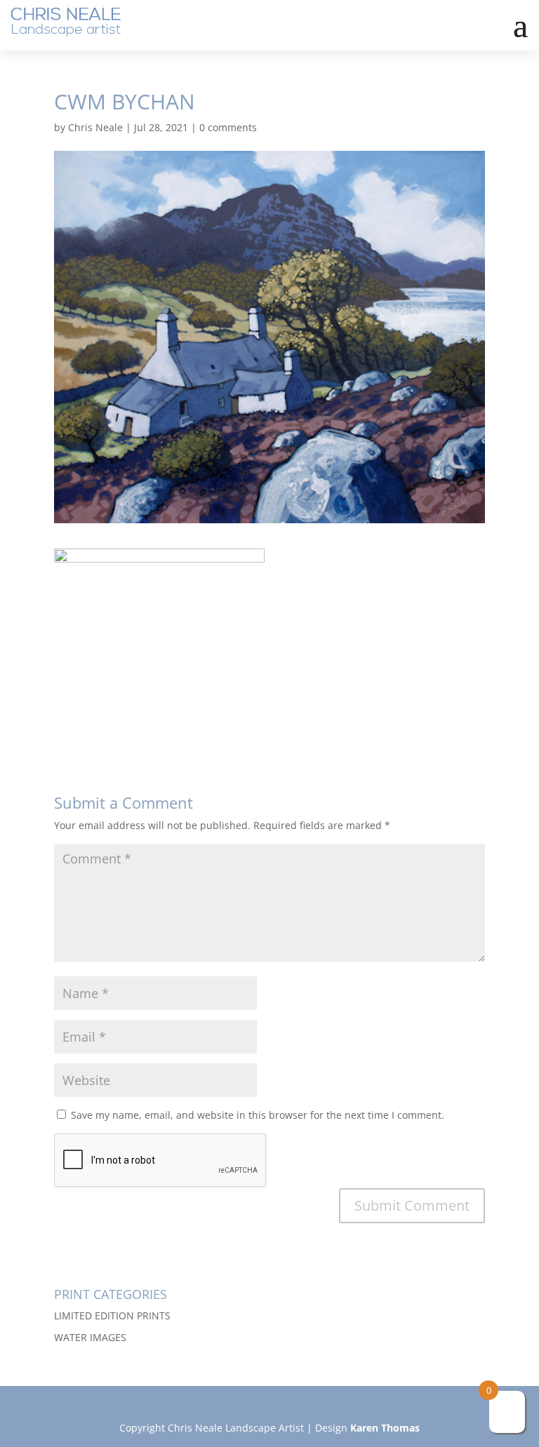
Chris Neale (95, 127)
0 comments (228, 127)
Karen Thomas (385, 1427)
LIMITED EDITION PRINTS (112, 1315)
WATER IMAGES (90, 1337)
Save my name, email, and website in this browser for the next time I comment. (257, 1115)
